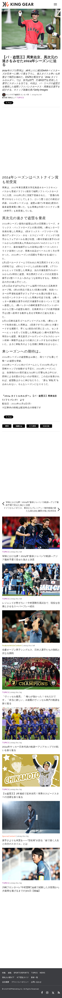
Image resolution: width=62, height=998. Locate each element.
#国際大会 (19, 426)
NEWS (42, 973)
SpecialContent (9, 836)
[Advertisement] (31, 138)
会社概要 (5, 982)
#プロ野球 (32, 426)
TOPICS (20, 98)
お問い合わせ (36, 982)
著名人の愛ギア (8, 977)
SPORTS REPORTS (21, 973)
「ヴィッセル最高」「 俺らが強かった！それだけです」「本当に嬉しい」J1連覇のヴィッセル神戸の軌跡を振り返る (31, 700)
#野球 (7, 426)
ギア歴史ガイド (23, 977)
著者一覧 (34, 977)
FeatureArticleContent (12, 646)
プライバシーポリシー (20, 982)
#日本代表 (46, 426)
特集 (4, 973)
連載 (9, 973)
